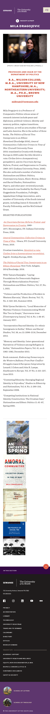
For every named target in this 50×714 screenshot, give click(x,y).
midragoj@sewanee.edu (25, 102)
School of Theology (23, 702)
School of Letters (22, 691)
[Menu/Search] (46, 10)
